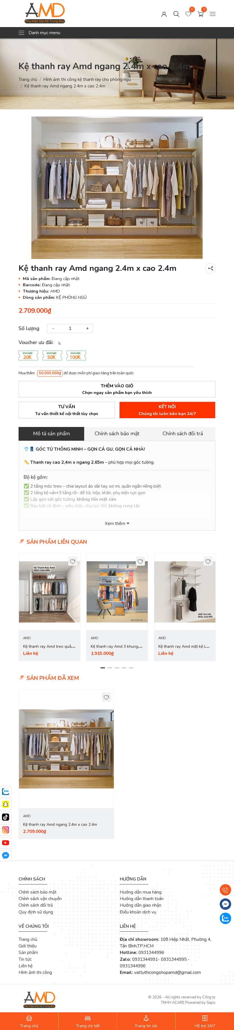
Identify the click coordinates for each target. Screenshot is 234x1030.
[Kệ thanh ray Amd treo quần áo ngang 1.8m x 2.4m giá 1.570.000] (49, 592)
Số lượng (29, 328)
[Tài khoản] (164, 13)
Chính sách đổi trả (36, 905)
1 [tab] (103, 668)
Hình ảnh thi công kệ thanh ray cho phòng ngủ (87, 79)
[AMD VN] (58, 13)
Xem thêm (115, 523)
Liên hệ (26, 966)
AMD (27, 638)
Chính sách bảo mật (38, 892)
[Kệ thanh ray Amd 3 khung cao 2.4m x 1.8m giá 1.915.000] (117, 592)
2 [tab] (110, 668)
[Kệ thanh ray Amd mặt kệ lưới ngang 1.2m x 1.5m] (184, 592)
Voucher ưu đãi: (37, 342)
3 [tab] (117, 668)
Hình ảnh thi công (35, 972)
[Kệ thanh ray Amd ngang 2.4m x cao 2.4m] (66, 749)
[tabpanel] (49, 607)
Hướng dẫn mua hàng (141, 892)
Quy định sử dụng (36, 912)
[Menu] (212, 13)
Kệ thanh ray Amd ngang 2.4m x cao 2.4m (60, 824)
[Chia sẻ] (210, 268)
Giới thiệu (28, 946)
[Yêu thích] (73, 561)
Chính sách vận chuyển (40, 899)
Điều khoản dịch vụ (138, 912)
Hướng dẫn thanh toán (142, 899)
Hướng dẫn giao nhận (140, 905)
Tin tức (25, 959)
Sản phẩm (28, 952)
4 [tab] (124, 668)
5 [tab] (131, 668)
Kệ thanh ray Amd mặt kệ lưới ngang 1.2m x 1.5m (184, 650)
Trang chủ (28, 79)
